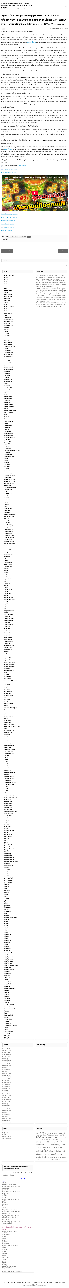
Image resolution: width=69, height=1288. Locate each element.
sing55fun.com (8, 687)
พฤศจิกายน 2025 (6, 1065)
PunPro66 (7, 622)
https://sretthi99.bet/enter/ (12, 450)
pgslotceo (7, 601)
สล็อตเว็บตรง (7, 955)
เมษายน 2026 (6, 1056)
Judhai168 (7, 471)
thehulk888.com (9, 743)
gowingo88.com (9, 442)
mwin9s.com (8, 539)
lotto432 (6, 504)
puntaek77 (7, 631)
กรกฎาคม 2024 (6, 1095)
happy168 (7, 444)
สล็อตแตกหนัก (8, 973)
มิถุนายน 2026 (6, 1052)
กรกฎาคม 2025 (6, 1073)
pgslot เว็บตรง (8, 149)
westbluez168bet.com (10, 811)
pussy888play (8, 637)
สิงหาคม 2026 (6, 1049)
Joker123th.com (8, 466)
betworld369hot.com (10, 363)
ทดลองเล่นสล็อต (8, 855)
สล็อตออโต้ (7, 950)
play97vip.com (8, 614)
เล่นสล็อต (6, 1002)
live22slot (7, 498)
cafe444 (6, 377)
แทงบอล (6, 1029)
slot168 (6, 705)
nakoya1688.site (9, 541)
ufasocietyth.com (9, 776)
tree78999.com (8, 751)
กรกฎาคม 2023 (6, 1118)
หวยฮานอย (7, 986)
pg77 (5, 574)
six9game (7, 689)
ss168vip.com (8, 720)
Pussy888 (7, 633)
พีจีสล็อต (6, 892)
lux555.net (7, 510)
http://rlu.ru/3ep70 (6, 230)
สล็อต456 (6, 923)
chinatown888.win (9, 388)
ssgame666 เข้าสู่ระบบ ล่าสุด (11, 726)
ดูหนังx (6, 842)
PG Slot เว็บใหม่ (8, 564)
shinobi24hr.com (9, 685)
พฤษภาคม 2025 (6, 1077)
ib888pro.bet (8, 454)
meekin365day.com (10, 525)
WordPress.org (6, 1138)
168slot (6, 277)
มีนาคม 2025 (5, 1080)
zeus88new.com (9, 830)
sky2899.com (8, 693)
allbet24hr (7, 323)
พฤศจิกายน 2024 (6, 1088)
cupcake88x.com (9, 390)
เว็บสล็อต (6, 1017)
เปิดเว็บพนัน (7, 998)
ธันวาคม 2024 (6, 1086)
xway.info (7, 822)
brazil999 (7, 375)
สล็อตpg (6, 938)
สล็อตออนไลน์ (7, 948)
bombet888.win (8, 369)
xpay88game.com (9, 820)
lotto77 (6, 506)
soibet (6, 714)
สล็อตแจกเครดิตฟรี (9, 969)
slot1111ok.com (8, 703)
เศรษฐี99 (6, 1027)
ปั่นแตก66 (6, 886)
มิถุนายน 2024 (6, 1097)
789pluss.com (8, 294)
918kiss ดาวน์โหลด (9, 307)
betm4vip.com (8, 356)
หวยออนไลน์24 (8, 984)
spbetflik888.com (9, 716)
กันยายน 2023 (6, 1114)
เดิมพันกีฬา (7, 996)
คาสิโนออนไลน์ (8, 834)
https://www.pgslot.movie (10, 1199)
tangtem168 (7, 734)
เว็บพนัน (6, 1013)
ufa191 (6, 759)
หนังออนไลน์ (58, 1157)
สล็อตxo (6, 944)
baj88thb (6, 340)
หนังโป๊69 (6, 980)
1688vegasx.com (9, 275)
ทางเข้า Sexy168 (8, 865)
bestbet (6, 348)
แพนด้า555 (7, 1034)
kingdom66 (7, 477)
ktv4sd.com (7, 485)
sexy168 (6, 674)
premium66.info (8, 618)
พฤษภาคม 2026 (6, 1054)
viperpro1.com (8, 801)
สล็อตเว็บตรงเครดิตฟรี (9, 1217)
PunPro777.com (8, 629)
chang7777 (7, 385)
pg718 (6, 572)
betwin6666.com (9, 360)
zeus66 (6, 828)
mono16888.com (9, 537)
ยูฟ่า (5, 901)
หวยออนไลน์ (7, 982)
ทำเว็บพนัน (7, 869)
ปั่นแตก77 (6, 888)
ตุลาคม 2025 (5, 1067)
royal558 (6, 651)
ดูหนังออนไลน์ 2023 (9, 849)
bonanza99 (7, 371)
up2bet (6, 786)
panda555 (7, 556)
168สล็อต (6, 280)
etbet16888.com (9, 404)
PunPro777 (7, 626)
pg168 (6, 570)
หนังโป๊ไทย (5, 1257)
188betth (6, 284)
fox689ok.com (8, 419)
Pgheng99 (7, 583)
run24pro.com (8, 653)
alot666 (6, 327)
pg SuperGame (8, 566)
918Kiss (6, 304)
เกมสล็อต (6, 992)
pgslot (4, 1261)
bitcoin (6, 365)
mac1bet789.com (9, 516)
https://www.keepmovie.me (11, 1211)
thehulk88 (7, 741)
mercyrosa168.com (9, 527)
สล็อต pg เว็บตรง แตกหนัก (10, 917)
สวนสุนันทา (7, 975)
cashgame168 (8, 381)
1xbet (5, 286)
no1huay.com (8, 547)
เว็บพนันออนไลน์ (8, 1015)
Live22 (6, 496)
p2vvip (6, 552)
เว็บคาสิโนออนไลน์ (9, 1004)
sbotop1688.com (9, 670)
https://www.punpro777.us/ (11, 1221)
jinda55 (6, 458)
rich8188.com (8, 647)
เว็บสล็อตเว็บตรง (8, 1019)
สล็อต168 (6, 919)
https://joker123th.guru (9, 1231)
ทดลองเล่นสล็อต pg (9, 857)
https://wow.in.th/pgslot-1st (9, 217)
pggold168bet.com (9, 579)
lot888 (6, 502)
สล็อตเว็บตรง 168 (8, 957)
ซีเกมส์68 (6, 838)
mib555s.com (8, 533)
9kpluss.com (8, 313)
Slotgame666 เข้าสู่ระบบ (10, 707)
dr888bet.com (8, 396)
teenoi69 (6, 737)
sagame (6, 656)
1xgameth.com (8, 290)
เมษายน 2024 (6, 1101)
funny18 (6, 429)
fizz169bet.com (8, 417)
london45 (7, 500)
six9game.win (8, 691)
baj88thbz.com (8, 342)
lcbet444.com (8, 489)
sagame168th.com (9, 662)
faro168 (6, 408)
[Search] (66, 265)
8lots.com (7, 298)
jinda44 (4, 1240)
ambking (6, 329)
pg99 (5, 577)
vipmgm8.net (8, 803)
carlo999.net (8, 379)
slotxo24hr (7, 712)
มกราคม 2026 (6, 1062)
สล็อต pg (6, 915)
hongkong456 (8, 448)
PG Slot (6, 560)
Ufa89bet (7, 761)
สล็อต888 (6, 932)
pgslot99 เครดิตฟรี (61, 1138)
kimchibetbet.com (9, 475)
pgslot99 (6, 595)
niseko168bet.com (9, 543)
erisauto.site (7, 402)
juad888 (6, 469)
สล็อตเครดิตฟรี (8, 953)
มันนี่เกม (6, 896)
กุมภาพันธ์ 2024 (6, 1105)
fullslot (6, 423)
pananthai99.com (9, 554)
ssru (5, 728)
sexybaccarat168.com (10, 680)
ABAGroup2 (7, 317)
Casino (6, 383)
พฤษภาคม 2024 (6, 1099)
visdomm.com (8, 807)
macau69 (7, 518)
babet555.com (8, 336)
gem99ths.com (8, 433)
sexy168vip (7, 676)
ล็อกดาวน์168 (7, 907)
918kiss (4, 1183)
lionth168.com (8, 493)
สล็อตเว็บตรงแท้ (8, 963)
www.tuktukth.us (9, 815)
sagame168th (8, 660)
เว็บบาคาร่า (5, 1219)
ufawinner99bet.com (10, 782)
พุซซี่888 (6, 894)
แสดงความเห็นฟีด (6, 1136)
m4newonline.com (9, 514)
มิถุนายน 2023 (6, 1120)
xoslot (6, 817)
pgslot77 (6, 591)
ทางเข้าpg (6, 867)
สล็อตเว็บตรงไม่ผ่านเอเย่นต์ (11, 965)
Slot (5, 697)
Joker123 (6, 462)
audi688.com (8, 334)
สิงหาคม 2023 (6, 1116)
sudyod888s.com (9, 730)
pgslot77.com (8, 593)
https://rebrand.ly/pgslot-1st (9, 214)
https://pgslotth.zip (8, 1268)
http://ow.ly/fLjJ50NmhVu (8, 172)
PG (3, 28)
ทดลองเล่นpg (7, 853)
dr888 (6, 394)
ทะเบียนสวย (7, 863)
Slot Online (7, 699)
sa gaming (5, 1188)
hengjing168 (7, 446)
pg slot (4, 1264)
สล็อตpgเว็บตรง (8, 940)
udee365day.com (9, 753)
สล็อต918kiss (8, 934)
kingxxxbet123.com (9, 479)
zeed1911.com (8, 826)
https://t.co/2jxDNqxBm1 (8, 220)
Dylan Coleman (55, 28)
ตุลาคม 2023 (5, 1112)
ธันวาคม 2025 (6, 1064)
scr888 (6, 672)
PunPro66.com (8, 624)
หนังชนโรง (7, 978)
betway (6, 358)
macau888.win (8, 521)
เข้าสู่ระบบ (5, 1132)
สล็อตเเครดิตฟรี (8, 967)
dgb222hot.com (8, 392)
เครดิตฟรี (6, 994)
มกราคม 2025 (6, 1084)
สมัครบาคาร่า (7, 909)
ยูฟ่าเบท (6, 903)
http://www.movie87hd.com (11, 1191)
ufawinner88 (8, 780)
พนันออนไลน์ (7, 890)
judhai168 (5, 1242)
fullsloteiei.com (8, 425)
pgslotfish (7, 604)
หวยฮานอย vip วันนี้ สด (10, 988)
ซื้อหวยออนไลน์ (7, 1223)
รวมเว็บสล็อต (7, 905)
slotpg (4, 1255)
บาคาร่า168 (7, 876)
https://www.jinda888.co (10, 1245)
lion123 (6, 491)
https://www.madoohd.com (11, 1186)
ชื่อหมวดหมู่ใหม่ (8, 836)
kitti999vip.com (9, 483)
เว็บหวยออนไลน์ (8, 1023)
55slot (6, 292)
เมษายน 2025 (6, 1079)
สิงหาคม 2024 (6, 1094)
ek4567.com (7, 400)
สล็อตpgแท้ (7, 942)
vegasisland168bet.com (11, 795)
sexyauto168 (8, 678)
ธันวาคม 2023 (6, 1109)
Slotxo (6, 709)
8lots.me (6, 302)
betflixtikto (7, 350)
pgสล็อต (6, 612)
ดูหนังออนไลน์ (7, 847)
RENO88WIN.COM (9, 645)
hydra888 (7, 452)
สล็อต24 (6, 921)
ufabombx (7, 768)
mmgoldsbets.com (9, 535)
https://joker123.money (9, 1185)
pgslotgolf (7, 606)
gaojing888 (7, 431)
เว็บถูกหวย (6, 1011)
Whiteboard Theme (41, 1285)
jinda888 (6, 460)
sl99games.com (8, 695)
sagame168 (7, 658)
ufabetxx (6, 766)
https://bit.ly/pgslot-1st (10, 169)
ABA (5, 315)
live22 (60, 1135)
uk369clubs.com (9, 784)
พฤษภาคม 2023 (6, 1122)
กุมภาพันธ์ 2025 (6, 1082)
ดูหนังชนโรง (6, 1213)
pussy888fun (8, 635)
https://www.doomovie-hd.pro (12, 1271)
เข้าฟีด (4, 1134)
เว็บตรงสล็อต (7, 1007)
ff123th (6, 415)
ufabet (6, 764)
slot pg (6, 701)
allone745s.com (8, 325)
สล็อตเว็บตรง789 (8, 959)
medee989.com (8, 523)
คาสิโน (6, 832)
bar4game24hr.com (9, 346)
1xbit (5, 288)
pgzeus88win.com (9, 610)
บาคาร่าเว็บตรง (8, 880)
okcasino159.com (9, 550)
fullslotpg (7, 427)
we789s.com (8, 809)
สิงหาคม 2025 (6, 1071)
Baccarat (6, 338)
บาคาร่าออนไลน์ (8, 878)
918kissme (7, 311)
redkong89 (7, 643)
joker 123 (5, 1190)
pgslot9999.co (8, 597)
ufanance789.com (9, 772)
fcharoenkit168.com (10, 410)
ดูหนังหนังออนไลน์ (8, 845)
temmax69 (7, 739)
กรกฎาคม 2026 (6, 1050)
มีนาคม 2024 (5, 1103)
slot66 (4, 1238)
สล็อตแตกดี (7, 971)
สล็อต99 (6, 936)
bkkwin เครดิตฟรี (8, 367)
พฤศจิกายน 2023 (6, 1110)
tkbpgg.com (7, 747)
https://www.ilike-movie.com (11, 1210)
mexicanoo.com (8, 529)
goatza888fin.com (9, 437)
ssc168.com (7, 722)
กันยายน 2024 (6, 1092)
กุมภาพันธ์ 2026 (6, 1060)
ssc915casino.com (9, 724)
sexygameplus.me (9, 682)
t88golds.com (8, 732)
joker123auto (54, 1135)
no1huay (6, 545)
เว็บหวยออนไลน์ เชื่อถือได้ (10, 1025)
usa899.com (7, 788)
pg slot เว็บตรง (31, 42)
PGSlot (6, 587)
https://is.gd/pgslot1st (7, 224)
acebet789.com (8, 319)
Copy (29, 236)
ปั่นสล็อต (6, 884)
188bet (6, 282)
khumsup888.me (9, 473)
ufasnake (6, 774)
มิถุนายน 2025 (6, 1075)
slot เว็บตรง (6, 1235)
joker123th (7, 464)
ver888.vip (7, 799)
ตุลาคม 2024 (5, 1090)
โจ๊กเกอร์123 (7, 1036)
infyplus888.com (9, 456)
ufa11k (6, 757)
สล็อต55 (6, 926)
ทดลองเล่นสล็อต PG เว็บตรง (11, 861)
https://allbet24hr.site (9, 1266)
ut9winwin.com (8, 793)
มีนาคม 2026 (5, 1058)
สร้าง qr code (7, 911)
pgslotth (6, 608)
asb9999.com (8, 331)
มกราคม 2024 (6, 1107)
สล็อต (5, 913)
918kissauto (7, 309)
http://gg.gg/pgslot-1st (10, 227)
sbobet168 (7, 668)
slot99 (4, 1237)
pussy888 (5, 1193)
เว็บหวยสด (6, 1021)
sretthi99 (7, 718)
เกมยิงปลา (6, 990)
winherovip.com (8, 813)
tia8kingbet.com (9, 745)
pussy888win (8, 639)
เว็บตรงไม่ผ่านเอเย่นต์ (9, 1009)
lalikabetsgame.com (10, 487)
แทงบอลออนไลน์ (8, 1031)
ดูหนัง (5, 840)
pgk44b (6, 585)
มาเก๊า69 (6, 899)
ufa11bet (6, 755)
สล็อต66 (6, 928)
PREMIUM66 (39, 1140)
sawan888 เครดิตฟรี (9, 664)
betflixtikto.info (8, 352)
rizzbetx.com (8, 649)
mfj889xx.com (8, 531)
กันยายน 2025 (6, 1069)
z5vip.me (6, 824)
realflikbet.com (8, 641)
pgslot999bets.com (10, 599)
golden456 (7, 439)
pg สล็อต (6, 568)
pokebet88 (7, 616)
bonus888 (7, 373)
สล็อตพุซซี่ (6, 946)
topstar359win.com (9, 749)
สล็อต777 (6, 930)
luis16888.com (8, 508)
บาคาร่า (6, 872)
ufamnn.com (7, 770)
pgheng (6, 581)
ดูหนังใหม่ (6, 851)
